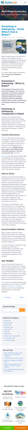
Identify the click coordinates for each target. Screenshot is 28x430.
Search (22, 310)
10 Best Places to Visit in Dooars (13, 358)
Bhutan (6, 320)
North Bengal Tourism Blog (14, 11)
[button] (25, 2)
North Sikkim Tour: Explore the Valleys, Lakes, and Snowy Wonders (13, 354)
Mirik (5, 331)
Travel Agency (8, 338)
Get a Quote (22, 428)
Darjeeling (7, 323)
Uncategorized (8, 340)
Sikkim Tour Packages (10, 336)
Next (22, 297)
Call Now (7, 428)
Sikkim (6, 334)
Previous (7, 297)
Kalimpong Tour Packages (14, 286)
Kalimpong (5, 156)
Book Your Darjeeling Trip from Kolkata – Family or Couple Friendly (13, 365)
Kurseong (4, 138)
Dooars (6, 325)
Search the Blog (9, 307)
